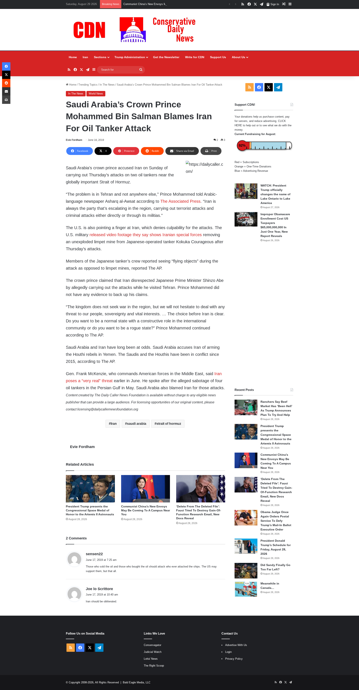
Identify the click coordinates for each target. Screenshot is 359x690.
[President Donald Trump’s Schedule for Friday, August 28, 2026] (246, 546)
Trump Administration (129, 57)
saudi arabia (136, 423)
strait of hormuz (168, 423)
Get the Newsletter (166, 57)
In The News (107, 84)
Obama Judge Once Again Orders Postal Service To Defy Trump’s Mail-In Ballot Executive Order (276, 520)
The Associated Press (180, 201)
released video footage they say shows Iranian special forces (146, 234)
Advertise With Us (236, 645)
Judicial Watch (152, 651)
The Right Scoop (154, 665)
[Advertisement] (264, 315)
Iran (85, 57)
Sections (100, 57)
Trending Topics (87, 84)
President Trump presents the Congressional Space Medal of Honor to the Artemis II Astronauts (90, 510)
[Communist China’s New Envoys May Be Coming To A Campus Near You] (145, 489)
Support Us (218, 57)
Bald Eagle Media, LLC (136, 682)
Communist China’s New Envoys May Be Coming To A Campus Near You (167, 4)
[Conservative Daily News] (136, 29)
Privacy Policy (234, 658)
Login (228, 651)
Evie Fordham (74, 140)
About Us (238, 57)
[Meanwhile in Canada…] (246, 589)
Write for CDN (194, 57)
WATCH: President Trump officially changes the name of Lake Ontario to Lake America (275, 194)
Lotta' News (151, 658)
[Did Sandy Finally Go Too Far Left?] (246, 570)
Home (73, 57)
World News (96, 93)
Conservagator (152, 645)
